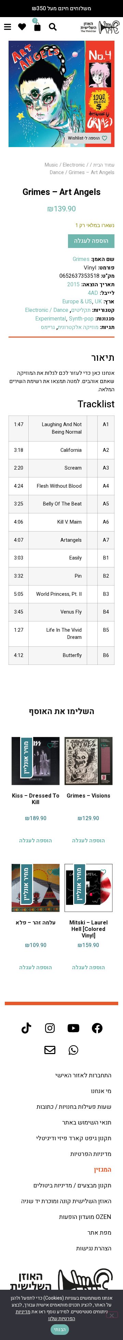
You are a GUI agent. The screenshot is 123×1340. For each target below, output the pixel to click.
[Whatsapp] (73, 1050)
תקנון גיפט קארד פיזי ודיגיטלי (73, 1138)
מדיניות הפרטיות (90, 1154)
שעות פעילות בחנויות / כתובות (74, 1107)
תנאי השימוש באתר (86, 1122)
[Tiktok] (26, 1028)
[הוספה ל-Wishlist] (102, 745)
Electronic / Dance (46, 310)
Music (51, 165)
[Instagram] (50, 1028)
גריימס (48, 327)
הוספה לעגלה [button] (88, 841)
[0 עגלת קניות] (37, 26)
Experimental (50, 319)
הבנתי (60, 1329)
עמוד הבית (103, 165)
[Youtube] (73, 1028)
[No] (112, 1315)
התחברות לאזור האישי (83, 1075)
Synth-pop (81, 319)
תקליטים (81, 310)
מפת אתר (99, 1232)
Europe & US (77, 302)
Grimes (81, 259)
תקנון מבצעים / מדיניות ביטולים (72, 1185)
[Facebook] (97, 1028)
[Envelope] (50, 1050)
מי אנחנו (101, 1091)
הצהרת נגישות (93, 1248)
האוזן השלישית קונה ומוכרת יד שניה (66, 1201)
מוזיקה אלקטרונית (78, 327)
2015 (73, 284)
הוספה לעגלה (91, 241)
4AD (93, 293)
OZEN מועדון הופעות (85, 1217)
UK (98, 302)
